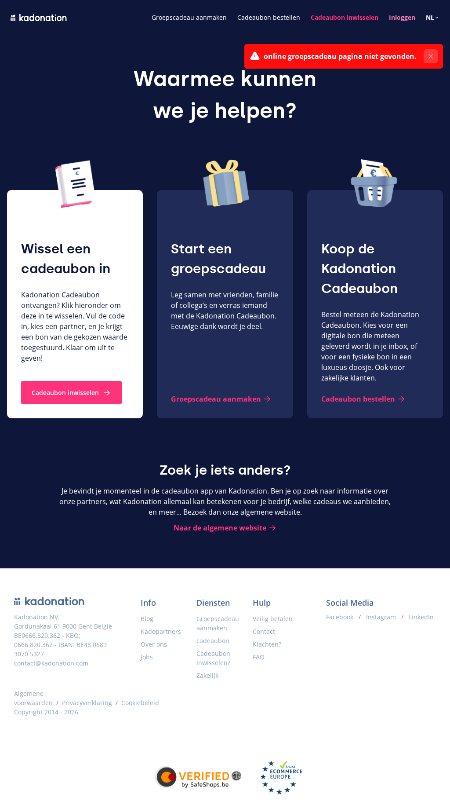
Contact (264, 631)
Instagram (381, 617)
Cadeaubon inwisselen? (213, 658)
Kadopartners (161, 631)
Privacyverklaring (87, 703)
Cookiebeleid (140, 703)
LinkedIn (420, 617)
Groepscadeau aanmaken (189, 17)
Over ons (154, 644)
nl (430, 17)
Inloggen (402, 17)
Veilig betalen (273, 618)
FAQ (259, 657)
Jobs (147, 657)
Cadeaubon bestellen (268, 17)
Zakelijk (207, 675)
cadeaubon (212, 640)
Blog (147, 618)
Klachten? (267, 644)
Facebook (340, 617)
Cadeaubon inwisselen (344, 17)
